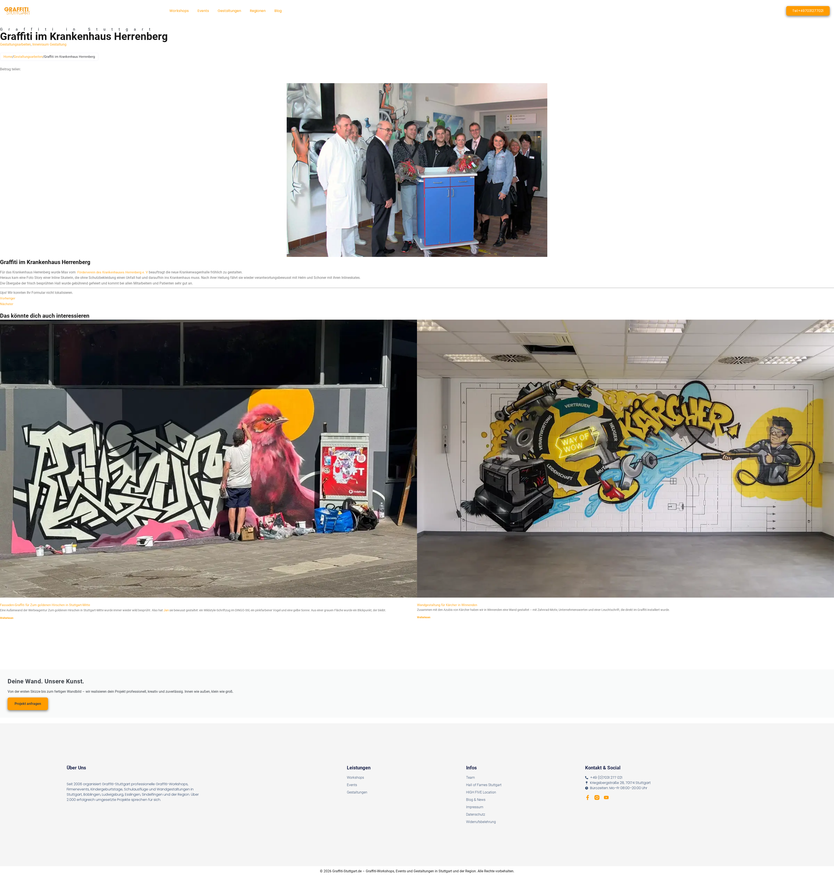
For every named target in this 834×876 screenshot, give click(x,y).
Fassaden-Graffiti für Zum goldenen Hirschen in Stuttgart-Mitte (45, 605)
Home (7, 57)
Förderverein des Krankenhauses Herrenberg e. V (112, 272)
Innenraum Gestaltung (49, 44)
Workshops (179, 10)
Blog (278, 10)
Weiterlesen (6, 618)
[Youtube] (606, 797)
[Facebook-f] (587, 797)
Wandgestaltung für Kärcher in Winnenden (447, 605)
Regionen (258, 10)
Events (203, 10)
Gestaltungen (229, 10)
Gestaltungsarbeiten (15, 44)
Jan (166, 610)
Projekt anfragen (28, 704)
